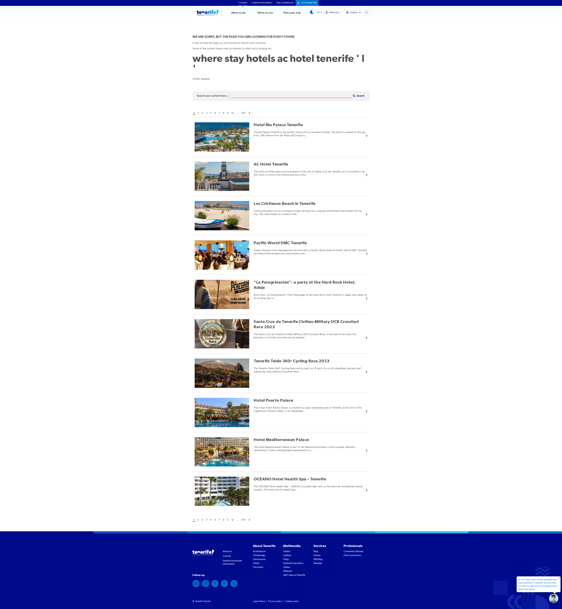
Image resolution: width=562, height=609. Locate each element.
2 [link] (198, 112)
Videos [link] (286, 567)
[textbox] (291, 96)
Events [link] (316, 555)
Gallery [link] (287, 551)
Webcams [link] (334, 12)
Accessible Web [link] (309, 3)
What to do (238, 13)
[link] (249, 112)
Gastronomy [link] (259, 559)
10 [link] (232, 112)
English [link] (353, 12)
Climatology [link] (259, 555)
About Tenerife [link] (264, 546)
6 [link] (215, 112)
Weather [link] (317, 563)
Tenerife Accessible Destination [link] (232, 562)
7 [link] (219, 112)
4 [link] (206, 112)
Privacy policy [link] (275, 601)
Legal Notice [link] (259, 601)
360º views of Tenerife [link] (294, 574)
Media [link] (256, 563)
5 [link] (211, 112)
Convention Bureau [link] (261, 3)
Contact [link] (227, 555)
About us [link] (227, 551)
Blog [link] (315, 551)
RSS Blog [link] (317, 559)
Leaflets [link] (287, 555)
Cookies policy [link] (292, 601)
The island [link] (258, 567)
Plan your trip (292, 13)
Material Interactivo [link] (293, 563)
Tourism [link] (242, 3)
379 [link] (243, 112)
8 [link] (223, 112)
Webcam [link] (287, 570)
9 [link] (227, 112)
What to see (265, 13)
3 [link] (202, 112)
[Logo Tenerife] (208, 13)
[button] (358, 96)
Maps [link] (286, 559)
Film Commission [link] (284, 3)
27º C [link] (319, 12)
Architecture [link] (259, 551)
